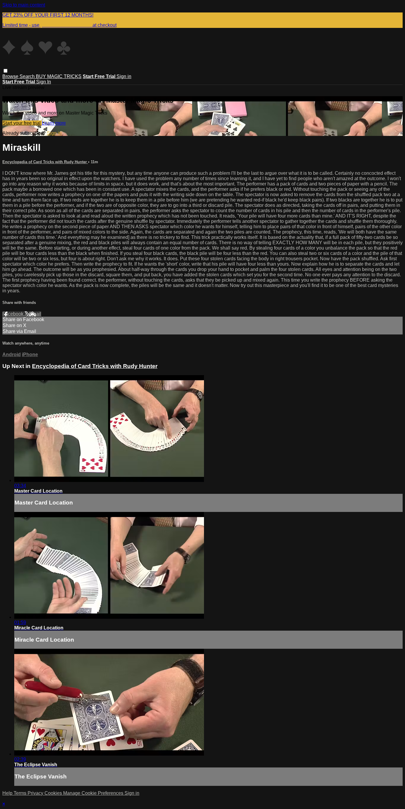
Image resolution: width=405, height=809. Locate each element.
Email (35, 313)
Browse (11, 76)
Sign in (124, 76)
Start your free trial (22, 123)
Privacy (36, 793)
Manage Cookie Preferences (94, 793)
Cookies (53, 793)
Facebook (13, 313)
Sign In (43, 81)
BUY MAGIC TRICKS (59, 76)
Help (8, 793)
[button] (5, 71)
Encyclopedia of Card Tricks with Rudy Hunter (45, 162)
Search (28, 76)
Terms (21, 793)
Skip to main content (23, 4)
